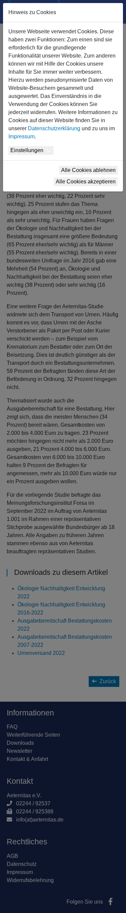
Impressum (21, 136)
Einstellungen (26, 150)
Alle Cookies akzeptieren (86, 181)
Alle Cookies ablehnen (88, 170)
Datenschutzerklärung (54, 128)
